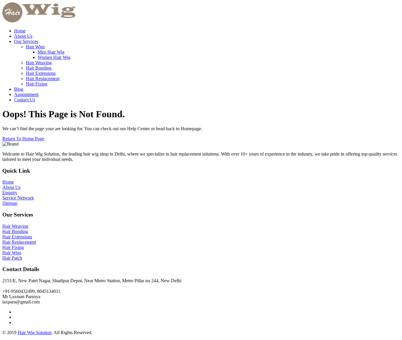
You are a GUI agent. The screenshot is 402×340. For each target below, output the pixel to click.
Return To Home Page (23, 138)
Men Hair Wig (51, 52)
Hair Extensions (41, 73)
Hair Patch (12, 257)
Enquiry (9, 192)
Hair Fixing (36, 83)
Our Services (26, 41)
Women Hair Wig (54, 57)
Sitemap (9, 203)
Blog (18, 89)
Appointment (26, 94)
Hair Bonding (39, 67)
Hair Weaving (39, 62)
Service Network (18, 197)
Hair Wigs (35, 46)
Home (20, 30)
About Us (23, 36)
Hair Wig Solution (35, 332)
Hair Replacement (42, 78)
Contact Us (24, 99)
